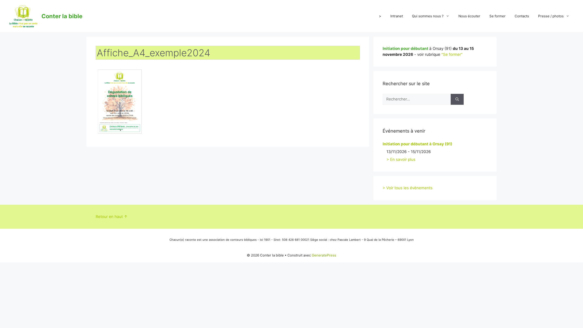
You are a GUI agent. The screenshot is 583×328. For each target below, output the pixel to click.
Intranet (396, 16)
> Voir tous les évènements (407, 188)
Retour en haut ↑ (112, 216)
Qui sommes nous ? (428, 16)
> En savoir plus (400, 159)
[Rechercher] (457, 99)
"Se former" (452, 54)
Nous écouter (469, 16)
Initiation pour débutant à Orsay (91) (417, 144)
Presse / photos (551, 16)
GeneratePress (324, 255)
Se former (497, 16)
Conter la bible (61, 16)
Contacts (522, 16)
